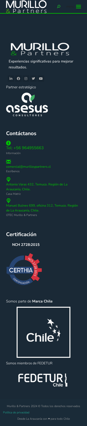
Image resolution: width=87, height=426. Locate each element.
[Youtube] (41, 78)
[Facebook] (18, 78)
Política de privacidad (16, 412)
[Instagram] (26, 78)
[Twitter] (33, 78)
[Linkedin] (11, 78)
